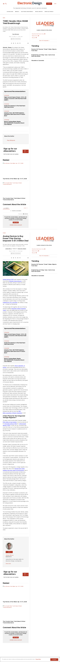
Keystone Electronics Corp (38, 33)
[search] (6, 4)
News (4, 17)
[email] (20, 43)
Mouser (33, 37)
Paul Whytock (15, 34)
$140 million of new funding (10, 422)
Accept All (54, 659)
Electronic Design (22, 248)
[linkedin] (13, 43)
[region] (16, 211)
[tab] (6, 208)
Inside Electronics (49, 11)
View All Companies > (44, 40)
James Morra (8, 248)
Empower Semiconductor (15, 281)
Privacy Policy (38, 659)
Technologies (10, 11)
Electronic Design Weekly (27, 11)
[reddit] (17, 43)
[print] (28, 43)
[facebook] (11, 43)
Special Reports (39, 11)
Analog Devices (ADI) (8, 279)
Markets (17, 11)
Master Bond (35, 35)
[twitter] (15, 43)
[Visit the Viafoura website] (25, 213)
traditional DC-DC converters (10, 302)
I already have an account (16, 224)
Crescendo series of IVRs (10, 423)
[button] (4, 4)
